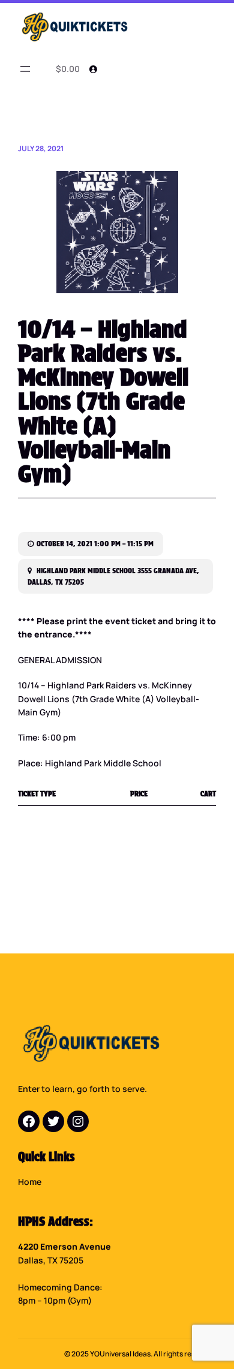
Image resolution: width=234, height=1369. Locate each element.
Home (29, 1181)
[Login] (93, 69)
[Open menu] (25, 69)
